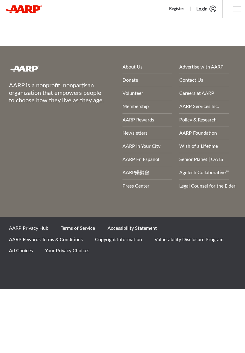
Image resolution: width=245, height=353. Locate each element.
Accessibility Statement (132, 228)
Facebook (16, 266)
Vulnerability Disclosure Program (188, 239)
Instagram (57, 266)
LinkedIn (77, 266)
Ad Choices (21, 250)
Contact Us (191, 80)
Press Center (135, 186)
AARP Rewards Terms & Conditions (46, 239)
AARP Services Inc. (199, 106)
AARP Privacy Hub (28, 228)
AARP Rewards (138, 120)
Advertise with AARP (201, 67)
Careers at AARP (196, 93)
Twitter (36, 266)
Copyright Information (118, 239)
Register (176, 9)
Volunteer (132, 93)
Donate (130, 80)
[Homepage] (24, 8)
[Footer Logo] (49, 68)
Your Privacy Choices (67, 250)
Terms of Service (78, 228)
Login (201, 9)
